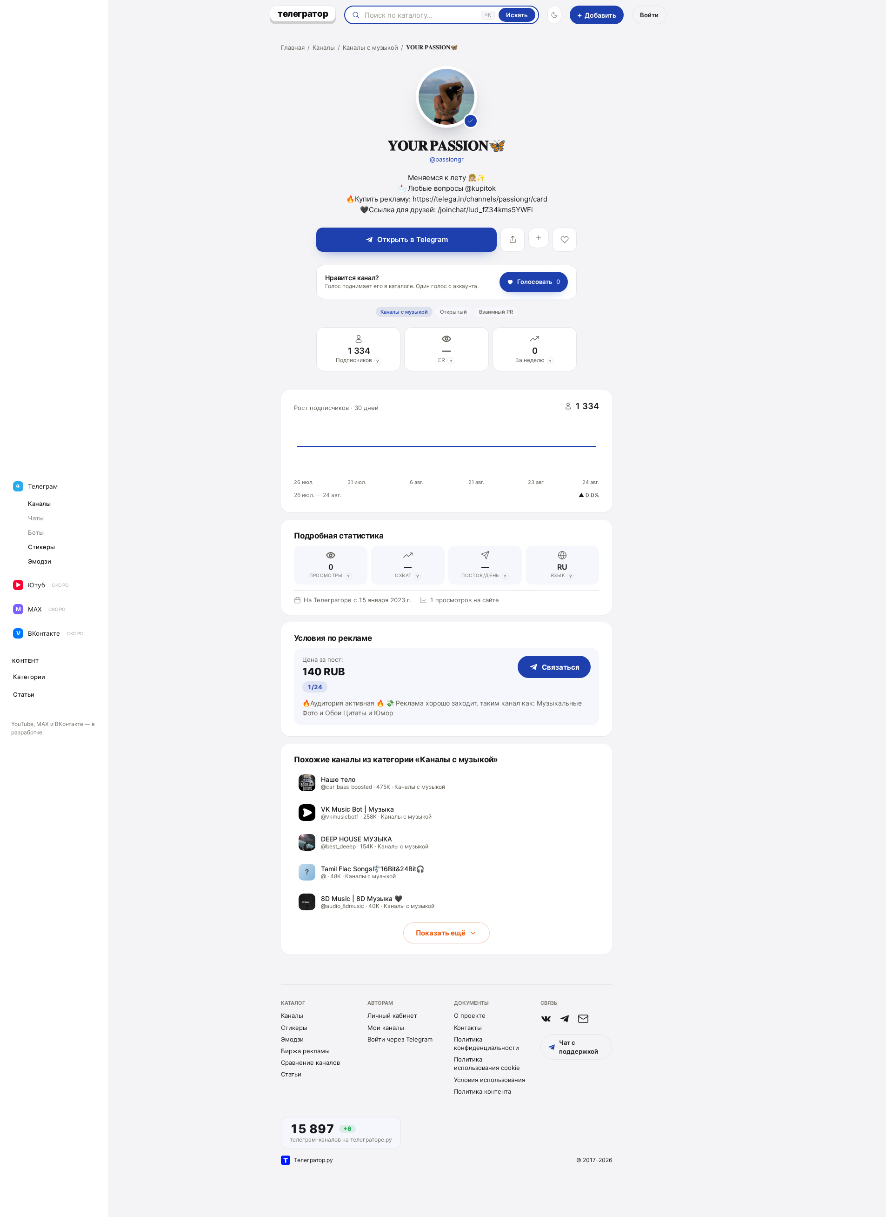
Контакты (468, 1027)
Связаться (561, 667)
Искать (517, 15)
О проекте (470, 1015)
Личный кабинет (392, 1015)
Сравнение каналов (310, 1062)
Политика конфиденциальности (486, 1043)
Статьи (291, 1074)
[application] (446, 451)
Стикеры (294, 1027)
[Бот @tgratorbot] (564, 1018)
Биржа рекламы (305, 1051)
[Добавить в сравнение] (538, 238)
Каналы (324, 47)
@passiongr (447, 159)
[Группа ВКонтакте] (546, 1018)
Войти (649, 15)
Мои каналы (385, 1027)
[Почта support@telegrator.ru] (583, 1018)
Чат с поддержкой (578, 1047)
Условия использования (489, 1079)
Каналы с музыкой (370, 47)
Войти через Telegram (400, 1039)
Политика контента (482, 1091)
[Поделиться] (512, 240)
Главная (293, 47)
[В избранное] (565, 240)
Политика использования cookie (487, 1063)
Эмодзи (292, 1039)
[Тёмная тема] (554, 15)
